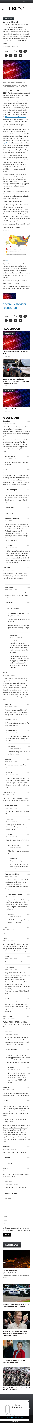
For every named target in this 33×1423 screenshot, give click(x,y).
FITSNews (7, 46)
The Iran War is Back (10, 1270)
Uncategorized (8, 18)
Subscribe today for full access (14, 1415)
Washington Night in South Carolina (15, 1128)
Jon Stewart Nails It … (10, 409)
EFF (7, 260)
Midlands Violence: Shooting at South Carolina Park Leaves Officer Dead (16, 1305)
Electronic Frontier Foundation (15, 117)
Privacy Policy (15, 1421)
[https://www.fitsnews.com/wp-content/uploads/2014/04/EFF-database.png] (16, 257)
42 (22, 46)
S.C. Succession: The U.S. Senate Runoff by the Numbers (14, 1361)
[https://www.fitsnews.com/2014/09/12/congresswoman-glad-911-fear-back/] (16, 340)
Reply (28, 421)
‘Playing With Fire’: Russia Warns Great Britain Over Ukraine (16, 1388)
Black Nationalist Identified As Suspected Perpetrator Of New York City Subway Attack (16, 381)
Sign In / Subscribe (28, 2)
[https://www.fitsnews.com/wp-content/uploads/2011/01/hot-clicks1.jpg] (9, 300)
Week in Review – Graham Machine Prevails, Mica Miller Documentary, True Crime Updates (15, 1333)
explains (5, 143)
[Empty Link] (28, 1244)
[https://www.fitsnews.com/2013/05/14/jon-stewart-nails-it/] (16, 398)
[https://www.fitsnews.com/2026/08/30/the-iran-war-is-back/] (16, 1259)
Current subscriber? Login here (15, 1417)
